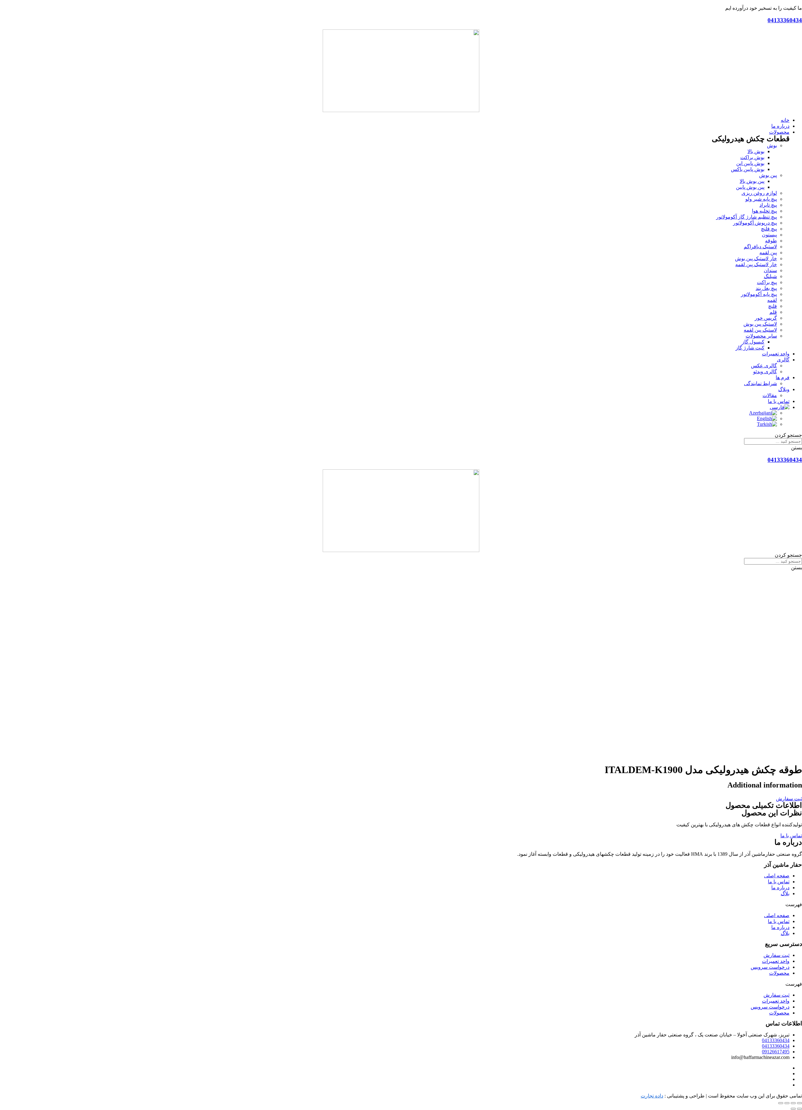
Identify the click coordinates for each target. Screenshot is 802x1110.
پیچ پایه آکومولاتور (759, 294)
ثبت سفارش (776, 955)
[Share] (793, 1103)
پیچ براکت (767, 282)
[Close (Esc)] (799, 1103)
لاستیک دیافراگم (760, 246)
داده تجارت (652, 1095)
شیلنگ (770, 276)
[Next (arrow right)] (793, 1109)
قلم (773, 312)
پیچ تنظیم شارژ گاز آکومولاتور (746, 216)
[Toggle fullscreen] (786, 1103)
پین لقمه (768, 252)
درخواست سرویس (770, 967)
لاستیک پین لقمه (760, 330)
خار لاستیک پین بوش (756, 258)
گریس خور (766, 318)
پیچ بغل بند (766, 288)
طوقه (771, 240)
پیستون (769, 234)
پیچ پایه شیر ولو (761, 199)
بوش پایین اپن (750, 163)
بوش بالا (755, 151)
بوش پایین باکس (747, 169)
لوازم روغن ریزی (759, 193)
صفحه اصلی (776, 875)
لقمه (772, 300)
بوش (772, 145)
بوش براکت (752, 157)
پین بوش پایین (750, 187)
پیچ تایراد (768, 205)
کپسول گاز (753, 341)
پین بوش (768, 175)
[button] (789, 798)
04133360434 (785, 20)
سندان (770, 270)
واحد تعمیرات (775, 961)
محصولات (779, 973)
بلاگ (785, 893)
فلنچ (772, 306)
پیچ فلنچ (769, 228)
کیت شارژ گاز (750, 347)
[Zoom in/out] (780, 1103)
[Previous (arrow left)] (799, 1109)
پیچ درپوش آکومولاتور (755, 222)
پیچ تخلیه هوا (764, 211)
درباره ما (780, 887)
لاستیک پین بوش (760, 324)
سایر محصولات (761, 335)
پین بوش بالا (752, 181)
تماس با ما (778, 881)
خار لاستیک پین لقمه (756, 264)
